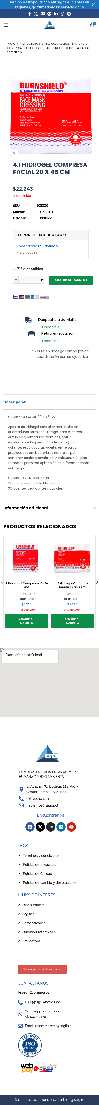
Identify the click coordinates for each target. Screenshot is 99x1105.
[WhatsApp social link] (62, 13)
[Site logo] (49, 24)
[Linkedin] (61, 827)
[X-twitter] (40, 827)
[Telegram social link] (69, 13)
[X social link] (35, 13)
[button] (26, 621)
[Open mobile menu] (5, 25)
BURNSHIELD (27, 594)
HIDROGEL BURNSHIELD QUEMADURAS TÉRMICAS (52, 44)
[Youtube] (71, 827)
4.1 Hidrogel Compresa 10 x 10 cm (26, 585)
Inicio (11, 44)
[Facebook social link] (29, 13)
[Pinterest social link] (49, 13)
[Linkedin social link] (56, 13)
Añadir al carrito (71, 280)
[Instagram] (50, 827)
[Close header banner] (93, 4)
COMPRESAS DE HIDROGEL (24, 48)
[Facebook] (30, 827)
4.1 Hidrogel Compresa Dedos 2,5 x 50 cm (72, 585)
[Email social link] (42, 13)
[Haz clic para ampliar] (14, 153)
